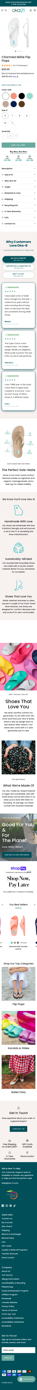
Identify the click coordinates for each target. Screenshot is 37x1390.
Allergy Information (10, 1279)
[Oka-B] (18, 10)
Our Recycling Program (17, 855)
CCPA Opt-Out (9, 1314)
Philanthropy (7, 1287)
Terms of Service (9, 1310)
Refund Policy (8, 1238)
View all (18, 908)
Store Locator (8, 1257)
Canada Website (9, 1302)
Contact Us (7, 1218)
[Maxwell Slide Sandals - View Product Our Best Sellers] (18, 925)
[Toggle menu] (2, 10)
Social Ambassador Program (15, 1290)
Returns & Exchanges (11, 1234)
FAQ (3, 1242)
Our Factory (7, 1275)
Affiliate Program (9, 1294)
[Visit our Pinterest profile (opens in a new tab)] (10, 1205)
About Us (6, 1271)
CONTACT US (18, 1129)
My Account (7, 1222)
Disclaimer (6, 1326)
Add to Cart (18, 145)
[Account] (30, 10)
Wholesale (6, 1298)
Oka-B (9, 1383)
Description (7, 168)
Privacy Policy (8, 1306)
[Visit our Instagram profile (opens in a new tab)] (7, 1205)
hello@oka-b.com (10, 1183)
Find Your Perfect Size (11, 85)
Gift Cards (6, 1246)
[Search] (7, 10)
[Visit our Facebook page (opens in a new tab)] (3, 1205)
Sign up (8, 1358)
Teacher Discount (10, 1253)
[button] (5, 96)
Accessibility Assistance (13, 1322)
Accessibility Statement (13, 1318)
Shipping (6, 1230)
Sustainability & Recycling (13, 1283)
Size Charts (7, 1226)
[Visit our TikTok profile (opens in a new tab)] (14, 1205)
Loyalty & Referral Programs (15, 1250)
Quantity (6, 131)
